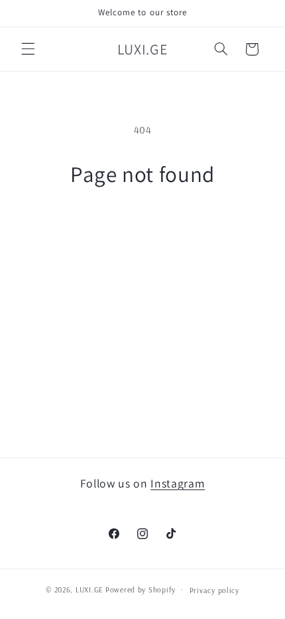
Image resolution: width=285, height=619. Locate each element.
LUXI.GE (89, 589)
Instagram (177, 483)
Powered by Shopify (140, 589)
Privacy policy (214, 590)
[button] (28, 49)
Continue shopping (142, 225)
